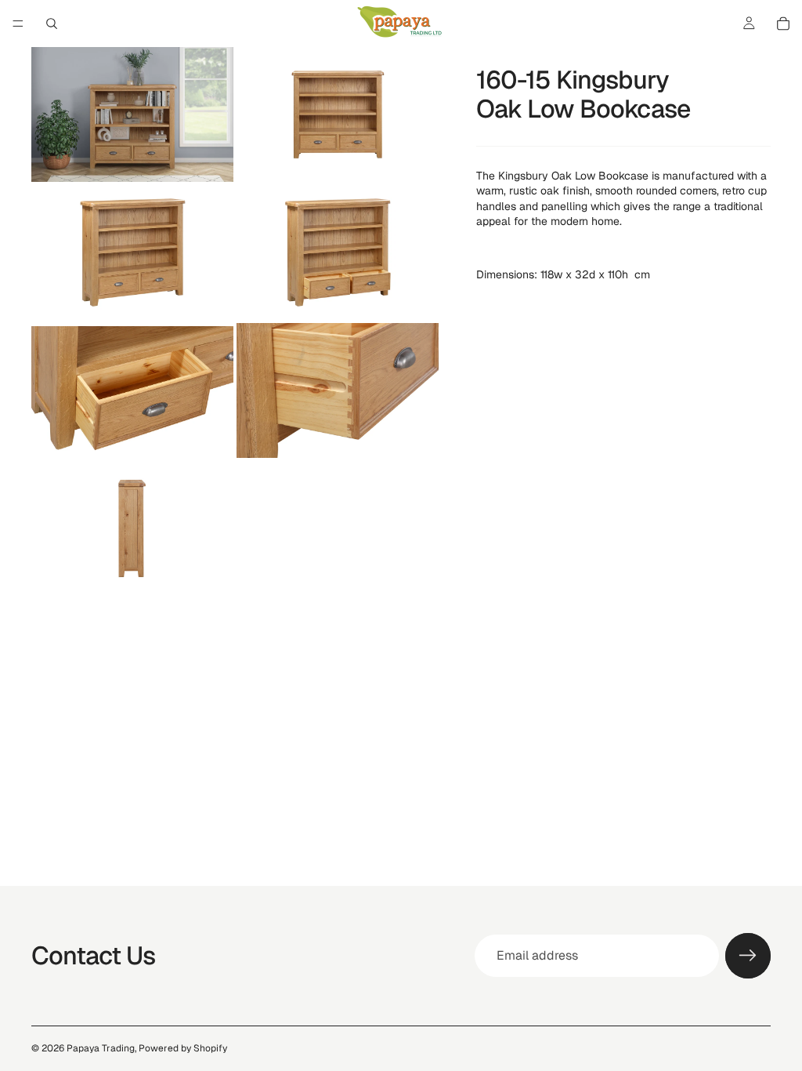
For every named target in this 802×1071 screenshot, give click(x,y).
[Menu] (18, 23)
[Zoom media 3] (132, 252)
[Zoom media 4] (338, 252)
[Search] (51, 23)
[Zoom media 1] (132, 114)
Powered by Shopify (183, 1048)
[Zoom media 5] (132, 390)
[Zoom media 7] (132, 528)
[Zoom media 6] (338, 390)
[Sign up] (748, 955)
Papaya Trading (101, 1048)
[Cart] (783, 23)
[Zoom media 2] (338, 114)
